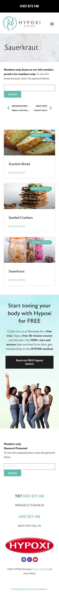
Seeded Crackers (21, 218)
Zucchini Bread (19, 164)
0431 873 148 (29, 6)
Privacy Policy (19, 589)
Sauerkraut (17, 271)
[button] (52, 23)
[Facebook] (23, 559)
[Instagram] (29, 559)
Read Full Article (17, 173)
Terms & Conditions (37, 589)
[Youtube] (35, 559)
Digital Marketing (41, 569)
